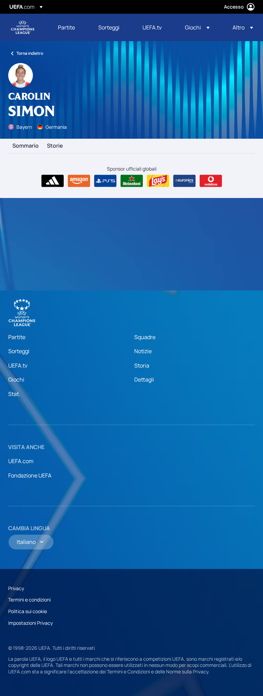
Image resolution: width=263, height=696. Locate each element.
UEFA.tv (17, 365)
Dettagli (144, 379)
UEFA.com (21, 461)
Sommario (25, 146)
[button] (197, 27)
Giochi (16, 379)
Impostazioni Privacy (30, 623)
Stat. (14, 394)
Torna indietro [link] (29, 53)
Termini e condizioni (29, 599)
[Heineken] (132, 181)
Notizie (143, 351)
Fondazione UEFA (29, 475)
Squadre (144, 337)
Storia (141, 365)
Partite (16, 337)
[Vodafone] (211, 181)
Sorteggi (18, 351)
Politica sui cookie (27, 611)
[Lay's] (158, 181)
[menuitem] (69, 27)
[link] (66, 27)
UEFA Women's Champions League (22, 27)
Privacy (16, 588)
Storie (55, 146)
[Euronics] (184, 181)
